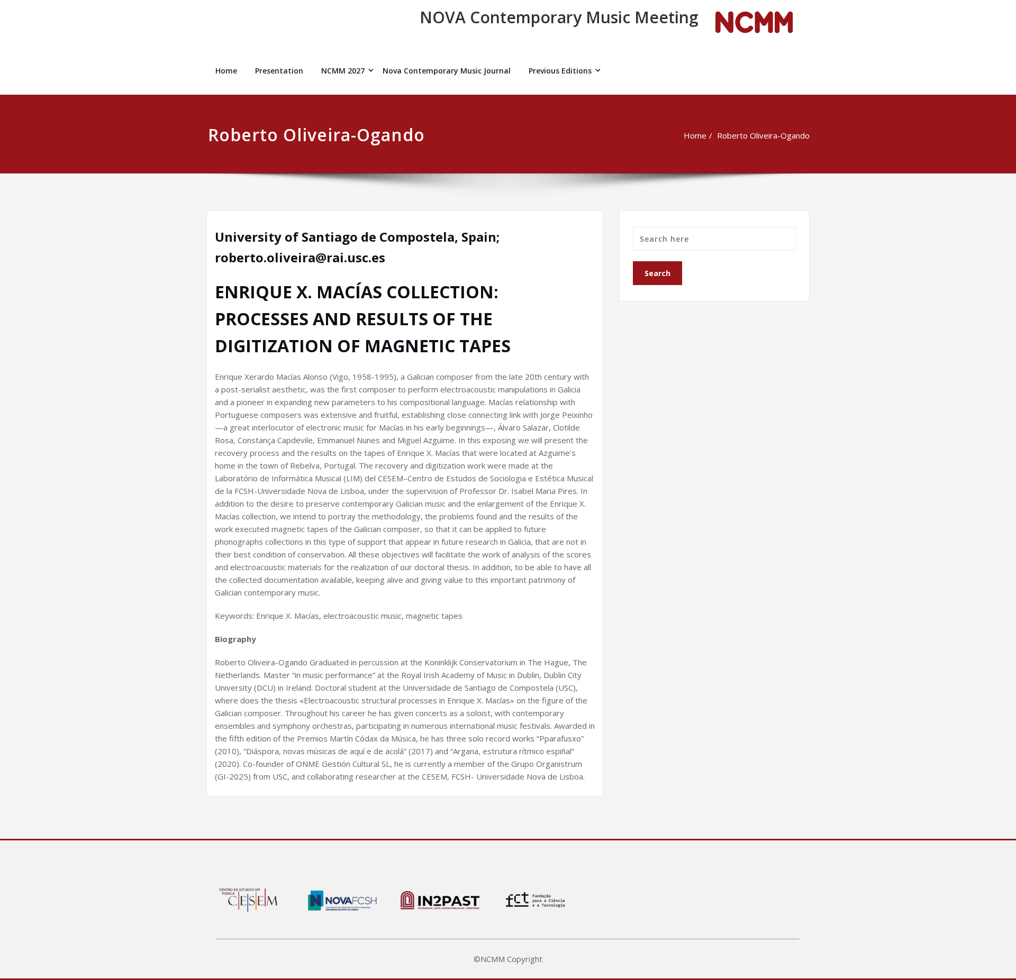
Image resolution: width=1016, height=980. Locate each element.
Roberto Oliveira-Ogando (763, 135)
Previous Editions (560, 71)
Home (226, 71)
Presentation (279, 71)
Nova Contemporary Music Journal (447, 71)
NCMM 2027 (343, 71)
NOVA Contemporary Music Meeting (559, 17)
